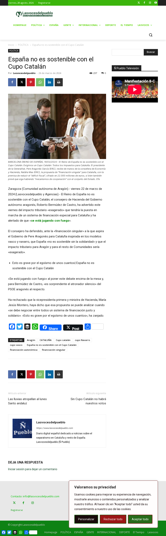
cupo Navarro (82, 340)
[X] (21, 82)
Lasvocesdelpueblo (24, 73)
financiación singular (53, 349)
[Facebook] (144, 3)
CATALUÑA (45, 340)
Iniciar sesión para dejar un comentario (32, 469)
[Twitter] (138, 3)
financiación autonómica (23, 349)
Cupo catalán (63, 340)
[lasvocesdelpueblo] (35, 14)
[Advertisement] (113, 13)
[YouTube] (155, 3)
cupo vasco (16, 344)
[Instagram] (150, 3)
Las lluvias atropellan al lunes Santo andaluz (27, 401)
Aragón (31, 340)
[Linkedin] (49, 82)
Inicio (11, 45)
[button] (150, 35)
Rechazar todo (113, 519)
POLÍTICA (23, 45)
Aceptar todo (140, 519)
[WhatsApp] (40, 82)
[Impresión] (59, 82)
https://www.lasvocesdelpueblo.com (54, 428)
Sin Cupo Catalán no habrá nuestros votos (88, 401)
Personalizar (86, 519)
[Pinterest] (31, 82)
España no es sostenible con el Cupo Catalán (52, 344)
